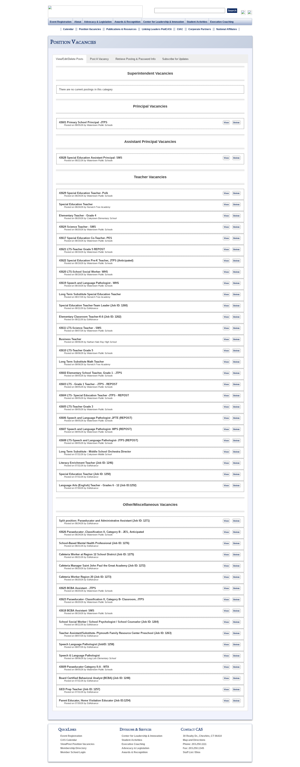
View (226, 122)
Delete (236, 122)
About (77, 21)
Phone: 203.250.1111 (195, 744)
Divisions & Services (135, 729)
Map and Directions (194, 740)
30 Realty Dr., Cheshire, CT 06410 (202, 736)
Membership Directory (73, 748)
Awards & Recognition (127, 21)
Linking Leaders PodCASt (157, 29)
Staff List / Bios (191, 752)
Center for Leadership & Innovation (163, 21)
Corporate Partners (199, 29)
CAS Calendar (68, 740)
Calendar (68, 29)
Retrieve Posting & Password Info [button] (136, 58)
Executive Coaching (221, 21)
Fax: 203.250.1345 (193, 748)
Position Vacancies (90, 29)
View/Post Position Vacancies (77, 744)
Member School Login (73, 752)
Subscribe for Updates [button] (175, 58)
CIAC (180, 29)
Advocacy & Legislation (98, 21)
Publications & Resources (121, 29)
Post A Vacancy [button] (99, 58)
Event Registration (60, 21)
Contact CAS (192, 729)
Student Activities (197, 21)
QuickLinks (67, 729)
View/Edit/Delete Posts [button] (69, 58)
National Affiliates (226, 29)
